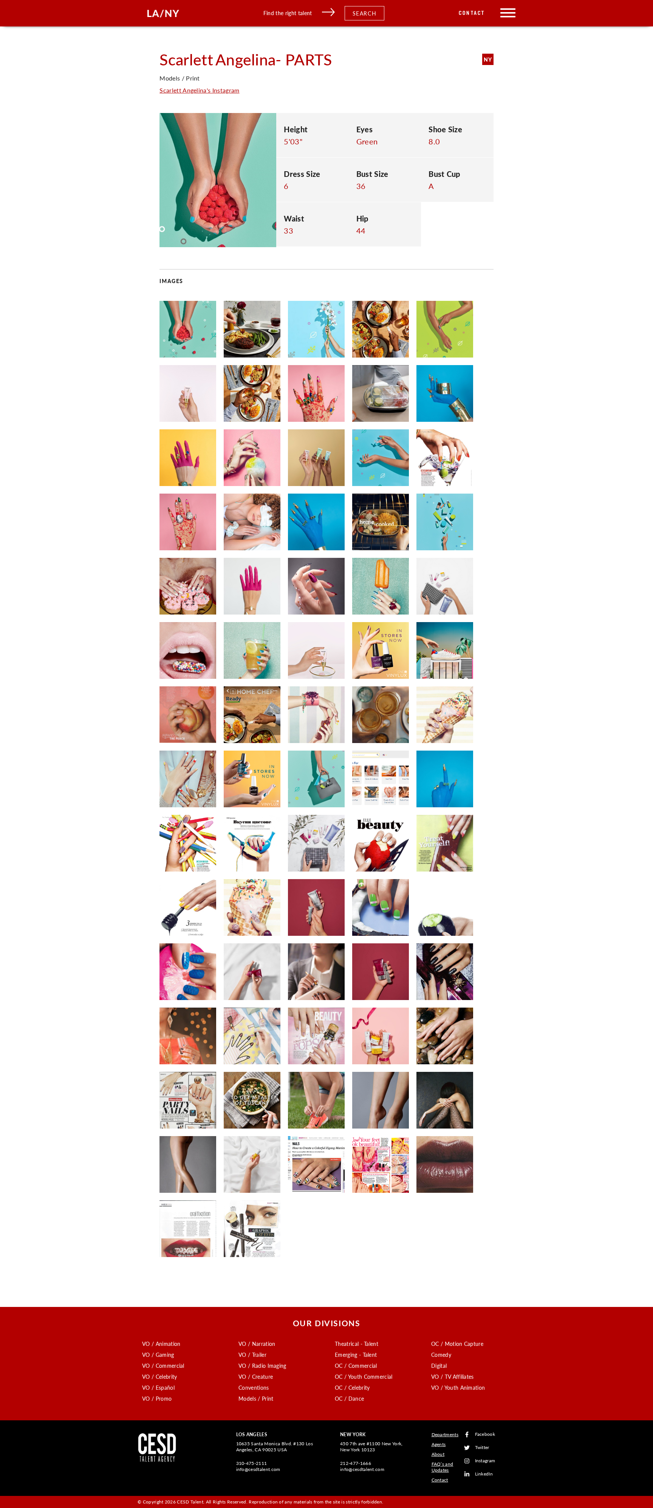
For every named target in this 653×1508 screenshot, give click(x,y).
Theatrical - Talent (356, 1343)
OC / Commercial (356, 1365)
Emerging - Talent (356, 1354)
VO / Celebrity (159, 1376)
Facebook (485, 1434)
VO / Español (158, 1387)
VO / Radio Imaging (262, 1365)
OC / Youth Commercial (364, 1376)
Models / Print (255, 1398)
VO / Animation (161, 1343)
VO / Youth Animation (458, 1387)
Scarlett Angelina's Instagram (199, 90)
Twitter (482, 1448)
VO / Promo (157, 1398)
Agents (439, 1444)
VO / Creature (255, 1376)
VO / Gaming (158, 1354)
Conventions (253, 1387)
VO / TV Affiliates (452, 1376)
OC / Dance (349, 1398)
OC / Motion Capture (457, 1343)
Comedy (441, 1354)
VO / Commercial (163, 1365)
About (438, 1454)
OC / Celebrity (352, 1387)
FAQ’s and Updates (442, 1467)
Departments (445, 1434)
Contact (472, 13)
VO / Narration (256, 1343)
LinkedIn (484, 1474)
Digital (439, 1365)
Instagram (485, 1461)
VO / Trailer (252, 1354)
